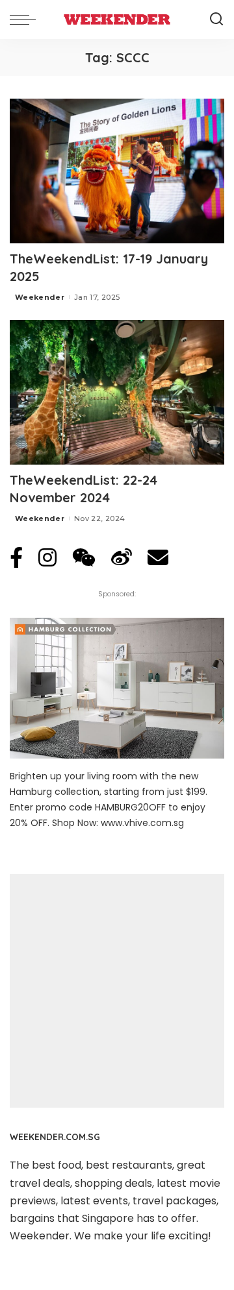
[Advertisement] (117, 991)
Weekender (39, 297)
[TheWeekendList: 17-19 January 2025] (117, 171)
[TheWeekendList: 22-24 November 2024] (117, 392)
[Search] (216, 19)
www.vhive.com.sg (142, 822)
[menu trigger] (26, 19)
